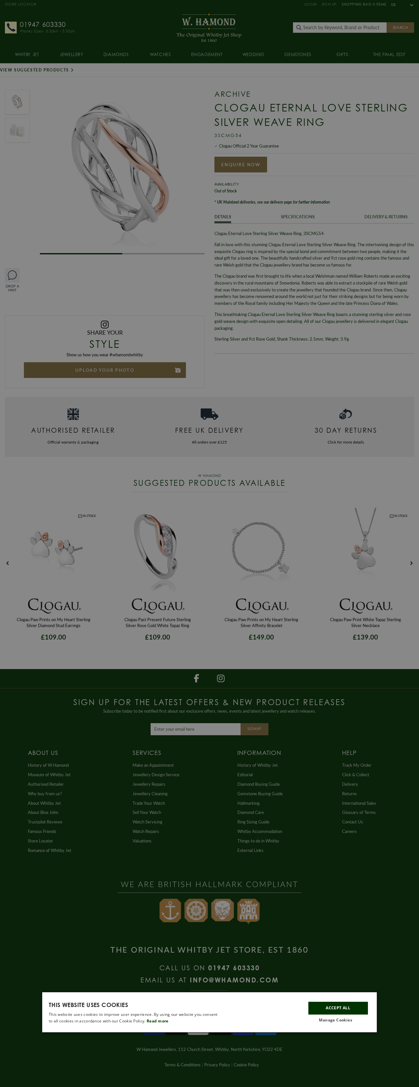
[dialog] (209, 1012)
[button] (338, 1020)
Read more (158, 1021)
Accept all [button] (338, 1008)
